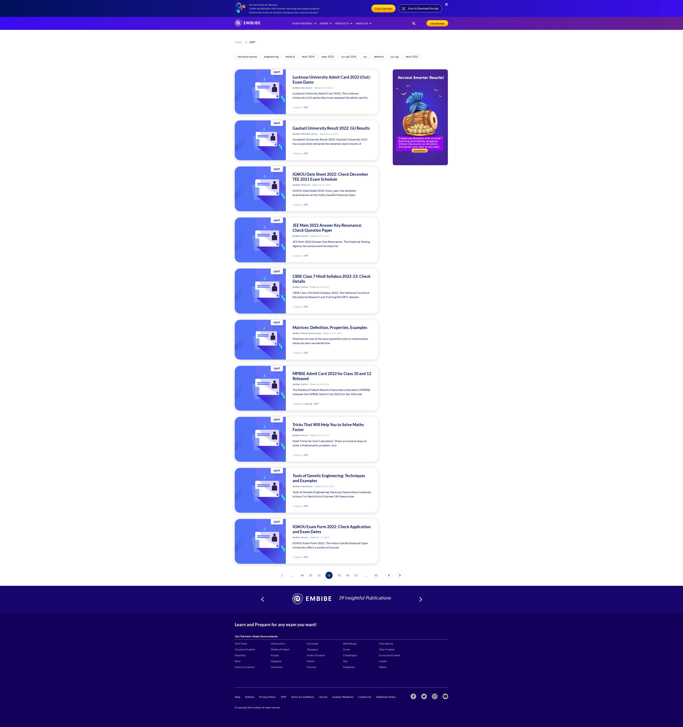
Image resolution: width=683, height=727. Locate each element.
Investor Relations (342, 696)
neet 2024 (308, 56)
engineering (271, 56)
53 (339, 575)
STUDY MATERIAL (302, 23)
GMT (305, 107)
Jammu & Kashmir (245, 666)
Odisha (311, 661)
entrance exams (247, 56)
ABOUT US (362, 23)
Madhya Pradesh (280, 649)
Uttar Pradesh (387, 649)
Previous (262, 599)
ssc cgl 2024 (348, 56)
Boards (308, 403)
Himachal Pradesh (245, 649)
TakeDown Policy (386, 696)
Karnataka (312, 643)
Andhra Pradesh (316, 655)
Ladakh (383, 661)
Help (237, 696)
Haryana (311, 666)
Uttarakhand (386, 643)
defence (379, 56)
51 (319, 575)
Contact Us (364, 696)
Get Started (437, 23)
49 (302, 575)
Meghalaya (349, 666)
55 (356, 575)
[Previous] (389, 575)
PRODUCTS (342, 23)
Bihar (238, 661)
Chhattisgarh (350, 655)
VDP (283, 696)
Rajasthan (240, 655)
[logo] (247, 25)
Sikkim (382, 666)
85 (376, 575)
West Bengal (350, 643)
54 (347, 575)
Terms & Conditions (302, 696)
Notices (249, 696)
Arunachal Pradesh (389, 655)
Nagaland (276, 661)
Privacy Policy (267, 696)
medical (290, 56)
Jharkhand (276, 666)
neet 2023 (328, 56)
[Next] (399, 575)
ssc (365, 56)
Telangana (312, 649)
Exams (238, 42)
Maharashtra (278, 643)
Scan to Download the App (423, 8)
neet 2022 (412, 56)
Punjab (275, 655)
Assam (346, 649)
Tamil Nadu (241, 643)
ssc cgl (395, 56)
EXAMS (324, 23)
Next (420, 599)
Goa (345, 661)
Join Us (323, 696)
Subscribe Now (383, 8)
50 (310, 575)
